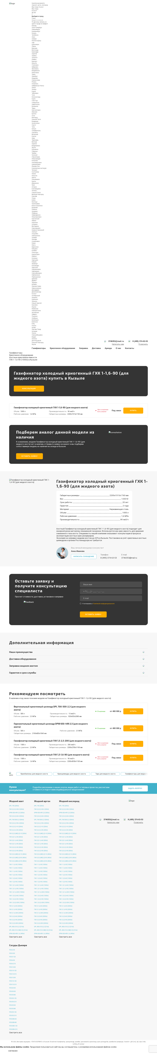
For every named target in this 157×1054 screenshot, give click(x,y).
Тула (33, 95)
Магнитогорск (36, 110)
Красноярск (35, 44)
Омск (33, 37)
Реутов (34, 344)
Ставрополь (35, 102)
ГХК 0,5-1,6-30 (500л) (16, 837)
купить (133, 410)
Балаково (35, 207)
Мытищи (34, 202)
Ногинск (34, 339)
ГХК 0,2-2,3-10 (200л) (16, 826)
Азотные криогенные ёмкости (23, 357)
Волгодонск (35, 226)
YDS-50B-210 (13, 1029)
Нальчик (34, 176)
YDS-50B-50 (13, 1019)
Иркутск (34, 63)
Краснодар (35, 52)
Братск (34, 181)
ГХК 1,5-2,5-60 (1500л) (16, 895)
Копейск (34, 250)
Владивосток (36, 70)
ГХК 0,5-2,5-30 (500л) (16, 847)
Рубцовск (34, 249)
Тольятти (34, 57)
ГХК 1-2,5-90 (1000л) (15, 881)
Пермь (34, 46)
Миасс (34, 243)
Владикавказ (36, 146)
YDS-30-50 (12, 991)
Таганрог (34, 170)
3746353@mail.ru (129, 558)
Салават (34, 237)
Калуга (34, 129)
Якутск (34, 147)
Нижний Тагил (36, 119)
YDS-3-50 (12, 953)
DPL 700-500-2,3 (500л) (16, 819)
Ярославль (35, 69)
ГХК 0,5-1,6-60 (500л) (16, 840)
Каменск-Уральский (38, 230)
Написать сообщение (83, 556)
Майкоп (34, 256)
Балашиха (35, 106)
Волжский (35, 134)
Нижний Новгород (37, 342)
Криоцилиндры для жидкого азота (71, 774)
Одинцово (35, 260)
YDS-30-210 (12, 1001)
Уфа (33, 42)
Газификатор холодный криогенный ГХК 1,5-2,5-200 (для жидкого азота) (52, 740)
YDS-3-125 (12, 956)
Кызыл (41, 7)
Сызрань (34, 224)
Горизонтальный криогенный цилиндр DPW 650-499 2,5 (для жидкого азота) (51, 725)
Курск (33, 99)
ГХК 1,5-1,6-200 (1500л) (16, 892)
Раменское (35, 309)
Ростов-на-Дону (36, 40)
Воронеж (34, 48)
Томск (33, 74)
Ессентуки (35, 322)
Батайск (34, 284)
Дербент (34, 280)
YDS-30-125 (12, 998)
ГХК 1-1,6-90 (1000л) (15, 871)
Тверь (33, 108)
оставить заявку (29, 456)
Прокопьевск (36, 204)
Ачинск (34, 325)
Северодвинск (36, 215)
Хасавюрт (35, 264)
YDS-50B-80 (13, 1022)
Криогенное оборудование (62, 348)
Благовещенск (36, 189)
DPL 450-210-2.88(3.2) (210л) (18, 930)
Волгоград (35, 50)
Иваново (34, 112)
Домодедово (35, 290)
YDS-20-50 (12, 988)
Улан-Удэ (35, 100)
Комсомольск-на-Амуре (39, 168)
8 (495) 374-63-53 (108, 558)
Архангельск (36, 123)
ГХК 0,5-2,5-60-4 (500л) (16, 816)
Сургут (34, 125)
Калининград (36, 97)
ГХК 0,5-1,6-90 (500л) (16, 844)
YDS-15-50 (12, 977)
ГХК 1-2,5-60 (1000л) (15, 878)
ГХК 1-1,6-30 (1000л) (15, 864)
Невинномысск (36, 288)
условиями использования (91, 1047)
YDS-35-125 (12, 1012)
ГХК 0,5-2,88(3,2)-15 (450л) (17, 854)
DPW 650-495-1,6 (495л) (16, 933)
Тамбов (34, 153)
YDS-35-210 (12, 1015)
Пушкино (34, 316)
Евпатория (35, 320)
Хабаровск (35, 67)
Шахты (34, 177)
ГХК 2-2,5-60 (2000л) (15, 916)
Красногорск (36, 254)
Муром (34, 307)
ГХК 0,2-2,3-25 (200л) (16, 830)
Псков (34, 198)
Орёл (33, 138)
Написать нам (118, 344)
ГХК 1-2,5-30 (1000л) (15, 875)
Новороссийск (36, 164)
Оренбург (35, 76)
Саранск (34, 144)
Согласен (12, 1051)
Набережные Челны (38, 86)
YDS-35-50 (12, 1005)
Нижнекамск (36, 179)
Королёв (34, 196)
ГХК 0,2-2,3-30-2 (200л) (16, 809)
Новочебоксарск (37, 273)
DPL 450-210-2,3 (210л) (16, 926)
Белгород (34, 117)
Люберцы (35, 213)
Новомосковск (36, 269)
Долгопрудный (36, 340)
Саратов (34, 54)
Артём (34, 327)
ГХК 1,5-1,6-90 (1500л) (16, 888)
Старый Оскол (36, 192)
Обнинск (34, 301)
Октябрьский (36, 295)
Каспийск (35, 305)
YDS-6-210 (12, 963)
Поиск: (34, 18)
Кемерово (35, 78)
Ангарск (34, 187)
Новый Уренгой (36, 303)
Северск (34, 314)
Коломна (34, 258)
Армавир (35, 211)
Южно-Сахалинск (37, 206)
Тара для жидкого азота (105, 774)
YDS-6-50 (12, 960)
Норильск (35, 222)
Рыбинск (34, 209)
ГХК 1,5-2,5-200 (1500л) (16, 902)
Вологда (34, 142)
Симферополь (36, 130)
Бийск (34, 200)
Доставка (96, 348)
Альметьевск (36, 241)
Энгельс (34, 190)
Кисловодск (35, 265)
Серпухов (35, 267)
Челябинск (35, 35)
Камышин (35, 299)
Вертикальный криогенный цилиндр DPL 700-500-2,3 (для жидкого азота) (50, 708)
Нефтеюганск (36, 275)
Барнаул (34, 61)
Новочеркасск (36, 228)
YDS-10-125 (12, 970)
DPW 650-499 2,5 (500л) (16, 812)
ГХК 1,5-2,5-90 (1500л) (16, 899)
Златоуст (34, 232)
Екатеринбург (36, 31)
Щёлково (34, 279)
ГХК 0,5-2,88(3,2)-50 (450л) (17, 857)
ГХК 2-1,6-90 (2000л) (15, 909)
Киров (34, 91)
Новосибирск (36, 29)
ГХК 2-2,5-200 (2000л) (16, 923)
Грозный (34, 155)
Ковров (34, 262)
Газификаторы (39, 348)
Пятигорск (35, 252)
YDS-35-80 (12, 1008)
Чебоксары (35, 93)
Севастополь (36, 104)
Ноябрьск (35, 318)
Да (32, 12)
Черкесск (34, 282)
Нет (35, 12)
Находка (34, 239)
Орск (33, 185)
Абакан (34, 220)
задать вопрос (135, 788)
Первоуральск (36, 277)
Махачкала (35, 72)
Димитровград (36, 292)
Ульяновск (35, 65)
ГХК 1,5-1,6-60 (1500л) (16, 885)
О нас (118, 348)
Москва (34, 26)
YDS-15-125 (12, 981)
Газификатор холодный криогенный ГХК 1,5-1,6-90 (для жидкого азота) (51, 754)
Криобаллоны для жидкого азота (34, 774)
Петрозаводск (36, 159)
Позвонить (143, 344)
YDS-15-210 (12, 984)
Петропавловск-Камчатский (37, 218)
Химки (34, 174)
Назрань (34, 297)
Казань (34, 33)
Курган (34, 136)
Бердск (34, 337)
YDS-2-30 (12, 950)
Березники (35, 247)
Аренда (108, 348)
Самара (34, 39)
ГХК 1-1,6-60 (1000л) (15, 868)
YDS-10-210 (12, 974)
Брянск (34, 114)
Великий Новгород (37, 194)
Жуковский (35, 312)
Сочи (33, 116)
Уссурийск (35, 234)
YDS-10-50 (12, 967)
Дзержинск (35, 183)
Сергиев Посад (36, 329)
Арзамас (34, 331)
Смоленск (35, 132)
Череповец (35, 140)
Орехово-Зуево (36, 286)
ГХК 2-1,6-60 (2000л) (15, 906)
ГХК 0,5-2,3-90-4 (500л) (16, 823)
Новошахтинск (36, 310)
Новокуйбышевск (37, 335)
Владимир (35, 121)
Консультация (29, 388)
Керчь (34, 245)
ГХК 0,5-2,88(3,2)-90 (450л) (17, 861)
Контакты (129, 348)
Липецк (34, 89)
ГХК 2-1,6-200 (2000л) (16, 913)
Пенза (34, 87)
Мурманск (35, 149)
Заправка (83, 348)
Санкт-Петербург (37, 27)
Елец (33, 324)
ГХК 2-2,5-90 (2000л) (15, 919)
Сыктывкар (35, 172)
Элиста (34, 333)
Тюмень (34, 56)
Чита (33, 127)
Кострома (35, 160)
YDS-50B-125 (13, 1026)
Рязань (34, 82)
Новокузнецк (36, 80)
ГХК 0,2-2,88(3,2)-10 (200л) (17, 833)
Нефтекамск (35, 271)
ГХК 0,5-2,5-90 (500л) (16, 850)
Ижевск (34, 59)
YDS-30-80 (12, 995)
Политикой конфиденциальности (103, 603)
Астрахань (35, 84)
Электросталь (36, 235)
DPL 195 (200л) (14, 805)
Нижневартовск (37, 162)
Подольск (35, 151)
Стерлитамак (36, 157)
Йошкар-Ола (36, 166)
